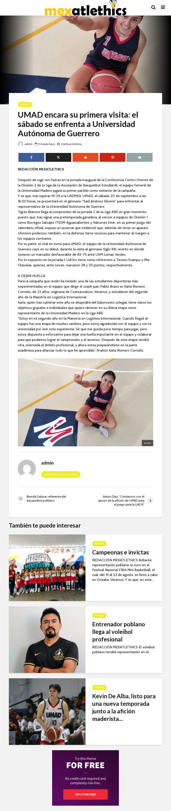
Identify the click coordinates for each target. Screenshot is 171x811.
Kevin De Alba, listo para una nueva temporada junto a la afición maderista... (124, 707)
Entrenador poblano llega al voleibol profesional (118, 632)
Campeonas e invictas (120, 552)
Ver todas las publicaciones (61, 474)
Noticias (25, 104)
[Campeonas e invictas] (47, 567)
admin (28, 144)
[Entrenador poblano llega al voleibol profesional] (47, 639)
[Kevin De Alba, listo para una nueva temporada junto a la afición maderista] (47, 711)
